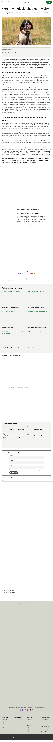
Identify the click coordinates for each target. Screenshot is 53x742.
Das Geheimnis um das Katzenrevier (10, 307)
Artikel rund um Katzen (9, 592)
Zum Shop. (30, 225)
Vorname (11, 455)
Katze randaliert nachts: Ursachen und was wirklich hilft (17, 428)
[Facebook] (18, 273)
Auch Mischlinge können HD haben (36, 307)
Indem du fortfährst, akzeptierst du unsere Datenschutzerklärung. (25, 470)
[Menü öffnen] (44, 2)
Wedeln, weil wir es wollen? (34, 347)
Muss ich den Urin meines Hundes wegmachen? (40, 436)
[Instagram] (20, 273)
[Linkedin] (27, 273)
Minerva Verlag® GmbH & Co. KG (14, 737)
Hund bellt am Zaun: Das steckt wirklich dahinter (41, 428)
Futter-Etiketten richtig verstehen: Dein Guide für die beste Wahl (13, 348)
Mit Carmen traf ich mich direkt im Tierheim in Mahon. (14, 55)
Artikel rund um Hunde (9, 590)
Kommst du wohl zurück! (8, 279)
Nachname (11, 460)
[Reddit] (33, 273)
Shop (49, 2)
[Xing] (29, 273)
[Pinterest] (31, 273)
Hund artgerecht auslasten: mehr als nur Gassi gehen (16, 436)
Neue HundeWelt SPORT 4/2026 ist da (16, 387)
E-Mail (10, 465)
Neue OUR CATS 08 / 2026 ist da (17, 444)
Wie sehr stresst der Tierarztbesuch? (37, 327)
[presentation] (13, 298)
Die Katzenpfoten (47, 279)
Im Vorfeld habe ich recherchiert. (9, 52)
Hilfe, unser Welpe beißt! (7, 327)
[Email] (35, 273)
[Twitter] (21, 273)
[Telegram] (25, 273)
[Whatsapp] (23, 273)
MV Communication (32, 737)
